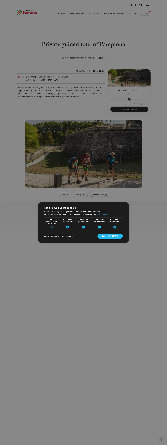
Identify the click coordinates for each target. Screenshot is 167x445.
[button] (58, 236)
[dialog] (83, 222)
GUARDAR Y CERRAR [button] (110, 236)
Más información (103, 214)
